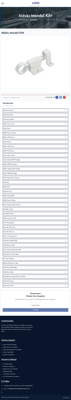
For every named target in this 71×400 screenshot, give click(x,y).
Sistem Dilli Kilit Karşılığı (10, 173)
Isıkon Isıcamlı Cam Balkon (10, 347)
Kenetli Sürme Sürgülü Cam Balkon (12, 349)
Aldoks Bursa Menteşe (9, 133)
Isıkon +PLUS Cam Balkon (10, 344)
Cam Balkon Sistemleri (9, 374)
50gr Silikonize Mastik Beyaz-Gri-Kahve (14, 276)
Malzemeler (33, 20)
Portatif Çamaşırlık (8, 222)
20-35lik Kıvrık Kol (8, 213)
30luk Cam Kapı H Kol (9, 218)
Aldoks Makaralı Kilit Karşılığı (11, 169)
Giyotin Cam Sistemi (8, 354)
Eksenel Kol (6, 187)
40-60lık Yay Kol (8, 209)
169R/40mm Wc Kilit (9, 245)
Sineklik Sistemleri (7, 371)
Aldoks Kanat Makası (9, 200)
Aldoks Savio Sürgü (8, 124)
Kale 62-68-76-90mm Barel (11, 254)
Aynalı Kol (6, 182)
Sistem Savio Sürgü (8, 155)
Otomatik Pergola (7, 364)
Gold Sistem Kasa (8, 110)
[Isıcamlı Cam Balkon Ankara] (35, 3)
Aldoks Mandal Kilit (8, 196)
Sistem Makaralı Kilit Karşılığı (11, 160)
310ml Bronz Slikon (8, 272)
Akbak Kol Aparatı (8, 151)
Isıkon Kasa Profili (8, 285)
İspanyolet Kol (7, 191)
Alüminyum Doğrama (9, 366)
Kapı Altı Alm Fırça (8, 231)
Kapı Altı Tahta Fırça (9, 227)
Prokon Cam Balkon (8, 352)
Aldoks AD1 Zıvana (8, 146)
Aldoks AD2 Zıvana (8, 137)
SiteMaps (66, 398)
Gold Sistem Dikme (8, 119)
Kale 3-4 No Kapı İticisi (10, 236)
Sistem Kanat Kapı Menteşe (11, 178)
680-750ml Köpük (8, 281)
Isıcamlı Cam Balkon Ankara (12, 98)
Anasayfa (24, 20)
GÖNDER (36, 310)
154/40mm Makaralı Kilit (10, 240)
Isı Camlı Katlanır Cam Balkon (11, 376)
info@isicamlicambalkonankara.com (19, 389)
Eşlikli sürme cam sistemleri (10, 369)
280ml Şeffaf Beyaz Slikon (10, 263)
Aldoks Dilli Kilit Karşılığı (10, 164)
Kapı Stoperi (6, 128)
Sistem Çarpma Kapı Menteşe (11, 204)
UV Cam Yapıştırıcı (8, 258)
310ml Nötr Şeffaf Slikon (10, 267)
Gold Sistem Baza (8, 115)
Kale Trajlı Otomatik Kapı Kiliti (12, 249)
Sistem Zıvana (7, 142)
